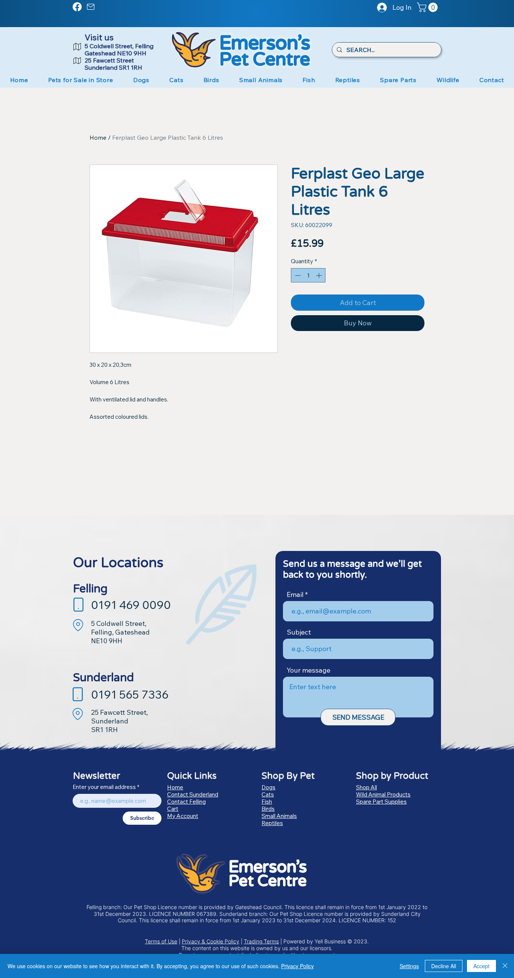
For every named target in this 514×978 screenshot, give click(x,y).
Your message (308, 670)
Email (295, 594)
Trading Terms (261, 941)
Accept (481, 966)
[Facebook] (77, 6)
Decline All (443, 966)
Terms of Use (161, 941)
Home (98, 137)
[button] (428, 7)
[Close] (504, 966)
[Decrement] (297, 275)
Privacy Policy (297, 966)
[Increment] (320, 275)
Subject (299, 632)
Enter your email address (104, 787)
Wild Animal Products (383, 794)
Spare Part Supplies (381, 801)
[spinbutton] (308, 275)
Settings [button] (409, 966)
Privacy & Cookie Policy (210, 941)
